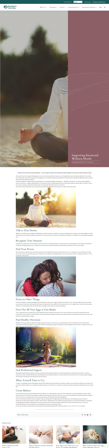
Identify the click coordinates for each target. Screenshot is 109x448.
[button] (104, 7)
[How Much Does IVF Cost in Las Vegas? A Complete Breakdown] (68, 426)
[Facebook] (82, 415)
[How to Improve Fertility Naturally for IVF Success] (41, 426)
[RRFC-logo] (10, 6)
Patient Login (87, 2)
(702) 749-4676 (67, 2)
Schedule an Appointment (99, 2)
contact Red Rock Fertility (74, 406)
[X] (85, 415)
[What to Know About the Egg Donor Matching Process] (95, 426)
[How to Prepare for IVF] (14, 426)
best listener (68, 252)
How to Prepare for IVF (10, 446)
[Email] (90, 415)
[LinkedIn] (87, 415)
